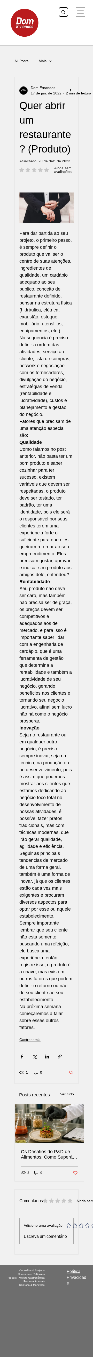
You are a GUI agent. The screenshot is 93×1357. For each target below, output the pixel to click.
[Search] (63, 12)
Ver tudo (67, 1094)
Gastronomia (30, 1040)
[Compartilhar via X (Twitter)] (34, 1056)
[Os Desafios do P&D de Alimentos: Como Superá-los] (49, 1123)
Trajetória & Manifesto (32, 1284)
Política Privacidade (76, 1277)
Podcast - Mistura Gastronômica (26, 1277)
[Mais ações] (70, 90)
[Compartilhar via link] (59, 1056)
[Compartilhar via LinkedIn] (47, 1056)
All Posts (21, 61)
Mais (43, 61)
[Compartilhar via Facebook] (21, 1056)
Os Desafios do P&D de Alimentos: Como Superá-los (47, 1154)
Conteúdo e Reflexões (31, 1274)
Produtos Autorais (34, 1281)
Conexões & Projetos (32, 1270)
